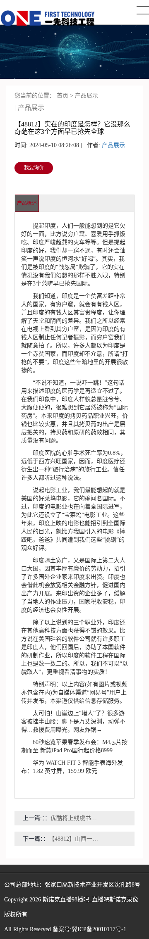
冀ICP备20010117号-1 (99, 929)
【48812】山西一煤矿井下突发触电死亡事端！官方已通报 (75, 839)
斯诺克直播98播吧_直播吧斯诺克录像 (90, 899)
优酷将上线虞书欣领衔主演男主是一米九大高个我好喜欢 (76, 818)
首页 (62, 96)
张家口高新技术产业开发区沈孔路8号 (92, 885)
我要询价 (34, 168)
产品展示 (86, 96)
